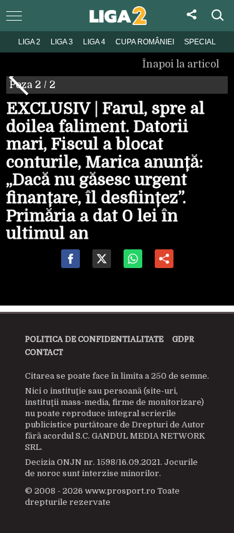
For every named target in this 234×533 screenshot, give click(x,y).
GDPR (183, 339)
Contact (44, 352)
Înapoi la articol (182, 64)
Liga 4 (94, 41)
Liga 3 (62, 41)
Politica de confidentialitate (94, 339)
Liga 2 (29, 41)
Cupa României (144, 41)
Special (200, 41)
